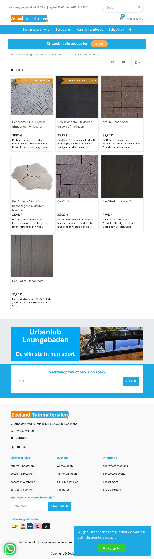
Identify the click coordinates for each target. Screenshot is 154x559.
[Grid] (112, 62)
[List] (123, 62)
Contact (21, 438)
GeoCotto (64, 201)
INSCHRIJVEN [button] (59, 506)
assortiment (110, 481)
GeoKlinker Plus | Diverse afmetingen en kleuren (29, 124)
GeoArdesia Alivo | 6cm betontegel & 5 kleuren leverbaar (28, 206)
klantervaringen (67, 473)
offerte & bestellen (22, 465)
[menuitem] (36, 29)
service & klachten (22, 489)
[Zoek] (138, 7)
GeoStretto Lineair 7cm (119, 201)
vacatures (63, 489)
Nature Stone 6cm (115, 122)
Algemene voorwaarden (57, 542)
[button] (130, 29)
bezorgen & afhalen (23, 481)
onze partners (112, 489)
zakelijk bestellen (67, 481)
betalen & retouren (22, 473)
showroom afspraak (115, 465)
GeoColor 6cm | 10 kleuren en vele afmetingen (74, 124)
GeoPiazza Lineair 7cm (27, 281)
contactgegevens (114, 473)
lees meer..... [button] (107, 537)
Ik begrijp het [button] (112, 548)
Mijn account (27, 542)
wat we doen (65, 465)
